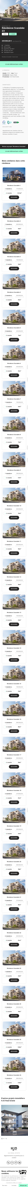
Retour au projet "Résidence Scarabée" (14, 146)
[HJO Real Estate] (5, 3)
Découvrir (14, 197)
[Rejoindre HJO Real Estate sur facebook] (16, 1162)
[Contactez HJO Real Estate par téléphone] (8, 1162)
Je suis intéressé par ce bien (14, 64)
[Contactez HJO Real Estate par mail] (12, 1162)
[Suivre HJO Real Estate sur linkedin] (19, 1162)
